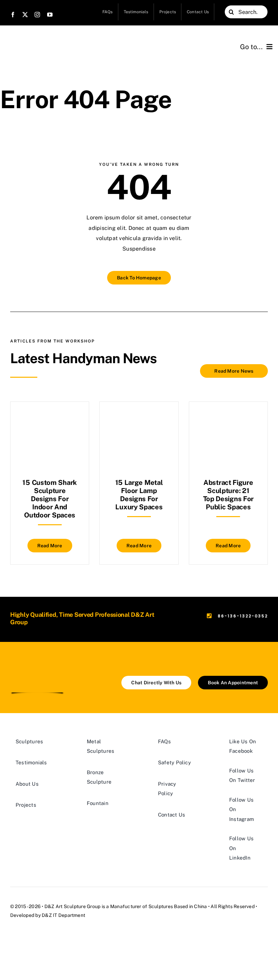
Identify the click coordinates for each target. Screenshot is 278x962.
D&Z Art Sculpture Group (72, 906)
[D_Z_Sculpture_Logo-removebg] (37, 665)
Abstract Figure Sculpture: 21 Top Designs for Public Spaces (228, 494)
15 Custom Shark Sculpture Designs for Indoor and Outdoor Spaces (49, 498)
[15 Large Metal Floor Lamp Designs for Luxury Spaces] (139, 418)
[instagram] (37, 14)
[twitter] (25, 14)
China (200, 906)
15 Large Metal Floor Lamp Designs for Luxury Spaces (139, 494)
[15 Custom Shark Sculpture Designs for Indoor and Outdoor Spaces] (49, 418)
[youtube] (50, 14)
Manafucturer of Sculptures (141, 906)
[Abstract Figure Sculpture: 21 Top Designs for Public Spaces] (228, 418)
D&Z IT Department (63, 915)
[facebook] (13, 14)
